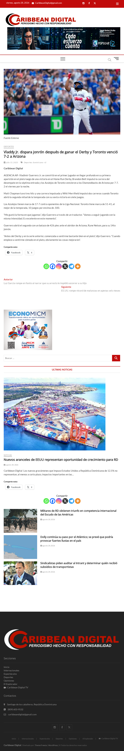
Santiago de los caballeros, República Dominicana (32, 704)
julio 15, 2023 (11, 162)
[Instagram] (59, 266)
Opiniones (9, 680)
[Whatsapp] (46, 266)
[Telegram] (71, 266)
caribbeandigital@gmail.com (22, 714)
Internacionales (11, 670)
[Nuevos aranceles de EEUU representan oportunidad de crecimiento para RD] (62, 414)
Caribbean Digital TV (17, 687)
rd (45, 162)
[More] (78, 266)
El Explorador (10, 684)
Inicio (6, 667)
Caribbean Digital (12, 745)
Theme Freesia (41, 745)
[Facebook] (52, 266)
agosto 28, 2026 (11, 465)
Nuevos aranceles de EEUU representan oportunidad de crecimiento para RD (61, 459)
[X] (65, 266)
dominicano (38, 162)
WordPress (53, 745)
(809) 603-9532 (15, 709)
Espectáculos (10, 673)
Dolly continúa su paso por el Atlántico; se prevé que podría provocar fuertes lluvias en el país (76, 538)
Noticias (8, 455)
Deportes (9, 146)
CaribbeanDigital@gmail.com (48, 3)
